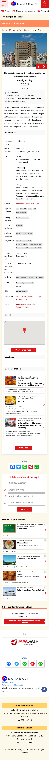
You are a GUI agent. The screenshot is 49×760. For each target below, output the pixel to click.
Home (4, 30)
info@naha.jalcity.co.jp (26, 304)
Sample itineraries (14, 17)
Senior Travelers (36, 98)
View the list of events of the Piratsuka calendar (24, 621)
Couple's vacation (27, 95)
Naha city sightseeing (25, 11)
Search (24, 509)
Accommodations (13, 95)
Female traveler (23, 98)
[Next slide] (44, 66)
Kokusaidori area (13, 93)
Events (7, 11)
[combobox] (26, 483)
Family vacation (10, 98)
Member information (18, 30)
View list (23, 447)
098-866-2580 (23, 299)
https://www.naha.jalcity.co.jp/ (27, 204)
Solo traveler (9, 101)
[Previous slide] (38, 66)
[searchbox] (27, 483)
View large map (23, 349)
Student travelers (21, 101)
